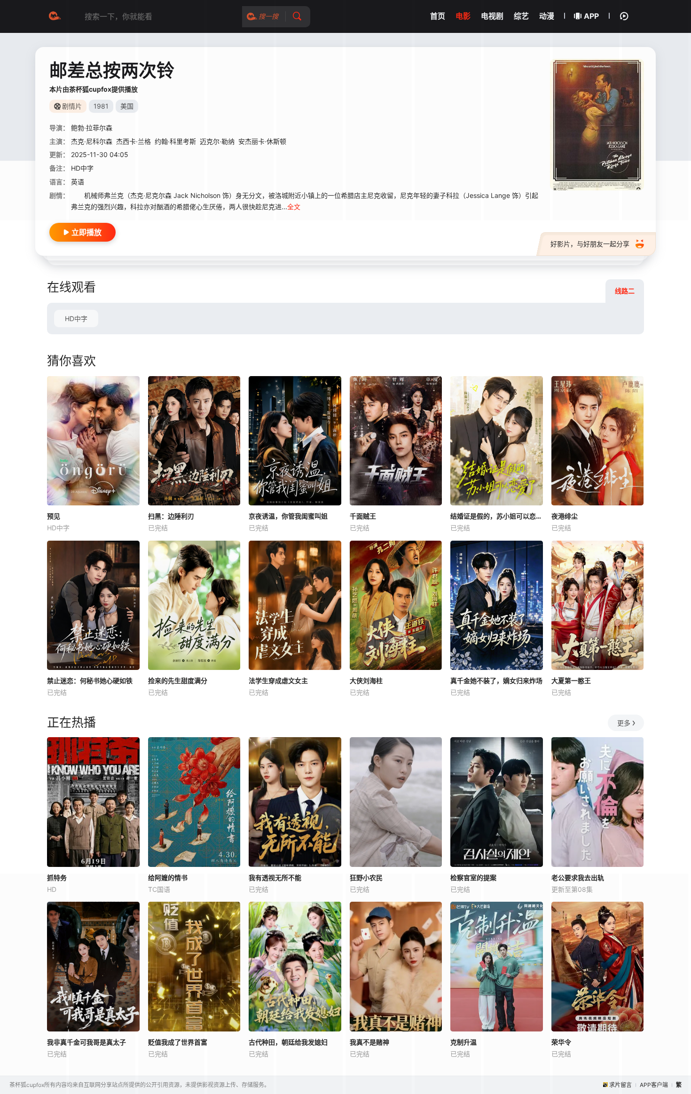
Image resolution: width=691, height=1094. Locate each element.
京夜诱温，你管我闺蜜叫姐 (288, 516)
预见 (53, 516)
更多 (623, 723)
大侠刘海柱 (366, 681)
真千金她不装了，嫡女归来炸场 (496, 681)
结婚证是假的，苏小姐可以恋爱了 (496, 516)
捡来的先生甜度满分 (177, 681)
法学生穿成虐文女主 (278, 681)
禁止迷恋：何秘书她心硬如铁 (90, 681)
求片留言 (620, 1084)
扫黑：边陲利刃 (171, 516)
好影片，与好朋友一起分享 (589, 244)
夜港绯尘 (564, 516)
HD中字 (76, 319)
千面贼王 (363, 516)
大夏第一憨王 (571, 681)
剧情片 (72, 106)
